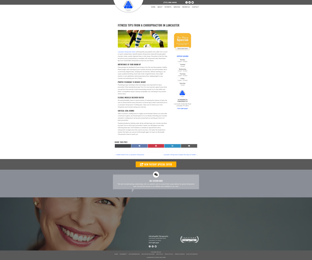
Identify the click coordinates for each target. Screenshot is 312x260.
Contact (195, 7)
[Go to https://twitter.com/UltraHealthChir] (189, 2)
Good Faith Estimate (192, 254)
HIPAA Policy (159, 254)
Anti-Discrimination (134, 254)
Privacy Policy (169, 254)
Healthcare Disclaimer (148, 254)
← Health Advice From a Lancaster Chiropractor (129, 154)
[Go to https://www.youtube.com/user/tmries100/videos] (192, 2)
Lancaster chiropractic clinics (127, 52)
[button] (156, 164)
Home (153, 7)
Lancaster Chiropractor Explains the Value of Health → (180, 154)
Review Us (186, 7)
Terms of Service (180, 254)
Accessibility (123, 254)
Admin (116, 254)
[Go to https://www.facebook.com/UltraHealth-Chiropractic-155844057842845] (186, 2)
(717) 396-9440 (170, 2)
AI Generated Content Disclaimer (156, 257)
